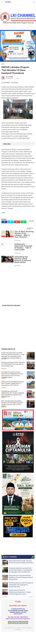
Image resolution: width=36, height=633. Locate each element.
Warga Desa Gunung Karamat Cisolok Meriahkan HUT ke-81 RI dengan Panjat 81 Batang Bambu (21, 577)
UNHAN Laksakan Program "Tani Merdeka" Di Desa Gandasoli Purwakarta (15, 70)
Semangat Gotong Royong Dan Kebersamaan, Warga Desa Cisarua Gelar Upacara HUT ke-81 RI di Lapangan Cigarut (12, 374)
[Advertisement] (18, 286)
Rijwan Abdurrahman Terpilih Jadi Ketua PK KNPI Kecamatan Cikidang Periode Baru (21, 561)
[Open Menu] (2, 2)
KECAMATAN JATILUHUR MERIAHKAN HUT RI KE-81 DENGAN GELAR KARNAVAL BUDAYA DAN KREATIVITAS (12, 393)
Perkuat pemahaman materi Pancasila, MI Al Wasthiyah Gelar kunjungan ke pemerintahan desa (13, 364)
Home (2, 64)
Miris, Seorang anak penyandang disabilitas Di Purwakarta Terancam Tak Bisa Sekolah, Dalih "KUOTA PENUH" (12, 403)
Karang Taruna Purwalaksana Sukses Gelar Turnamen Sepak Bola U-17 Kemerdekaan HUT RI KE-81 (12, 383)
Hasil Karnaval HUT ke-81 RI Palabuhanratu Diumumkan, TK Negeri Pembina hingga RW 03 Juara (20, 592)
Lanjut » (31, 596)
